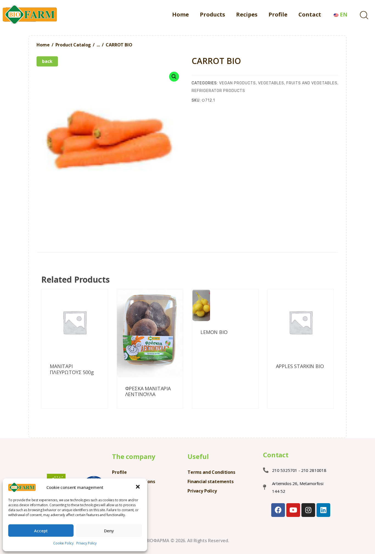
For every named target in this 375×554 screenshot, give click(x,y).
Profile (119, 472)
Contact (276, 455)
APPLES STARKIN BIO (300, 366)
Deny (109, 530)
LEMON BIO (214, 332)
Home (43, 45)
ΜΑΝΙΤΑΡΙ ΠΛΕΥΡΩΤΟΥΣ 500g (72, 369)
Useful (198, 456)
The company (133, 456)
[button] (138, 487)
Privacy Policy (86, 543)
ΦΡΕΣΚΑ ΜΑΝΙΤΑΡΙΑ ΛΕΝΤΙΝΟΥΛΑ (148, 391)
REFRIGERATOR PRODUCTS (218, 90)
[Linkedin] (323, 510)
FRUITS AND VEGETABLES (311, 83)
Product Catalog (73, 45)
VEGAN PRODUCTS (237, 83)
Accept (41, 530)
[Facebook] (278, 510)
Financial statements (211, 481)
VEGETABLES (271, 83)
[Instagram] (308, 510)
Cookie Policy (63, 543)
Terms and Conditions (211, 472)
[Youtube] (293, 510)
